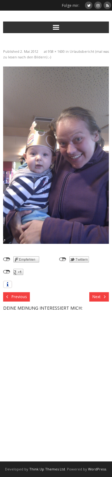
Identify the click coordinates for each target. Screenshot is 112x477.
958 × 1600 (56, 51)
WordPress (97, 469)
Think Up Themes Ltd (47, 469)
